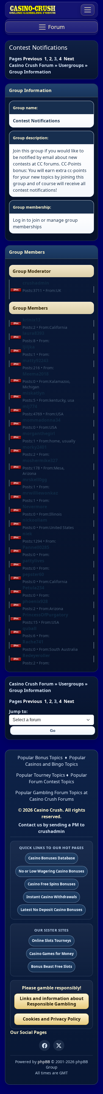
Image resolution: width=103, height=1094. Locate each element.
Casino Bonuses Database (51, 858)
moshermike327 (40, 460)
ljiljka (29, 347)
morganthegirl (39, 433)
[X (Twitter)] (58, 1045)
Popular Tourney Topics (40, 775)
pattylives (33, 561)
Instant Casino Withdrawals (51, 896)
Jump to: (18, 711)
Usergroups (71, 65)
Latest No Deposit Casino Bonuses (51, 909)
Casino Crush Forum (31, 65)
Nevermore (35, 507)
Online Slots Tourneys (51, 940)
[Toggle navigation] (87, 10)
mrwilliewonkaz (40, 493)
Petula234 (33, 588)
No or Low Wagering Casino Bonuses (51, 871)
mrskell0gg (35, 480)
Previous (32, 59)
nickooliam (35, 520)
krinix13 (31, 320)
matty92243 (35, 360)
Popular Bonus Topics (40, 758)
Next (69, 59)
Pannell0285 (36, 547)
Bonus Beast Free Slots (51, 966)
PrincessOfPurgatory (45, 615)
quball (30, 628)
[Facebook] (44, 1045)
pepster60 (33, 574)
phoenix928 (35, 601)
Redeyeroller (36, 655)
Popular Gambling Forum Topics (48, 793)
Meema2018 (36, 374)
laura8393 (33, 333)
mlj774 (30, 406)
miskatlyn (34, 393)
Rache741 (33, 642)
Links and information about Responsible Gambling (51, 1001)
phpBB (44, 1061)
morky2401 (35, 447)
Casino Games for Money (51, 953)
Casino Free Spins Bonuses (52, 884)
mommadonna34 (41, 420)
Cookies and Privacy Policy (51, 1019)
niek (27, 534)
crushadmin (36, 283)
